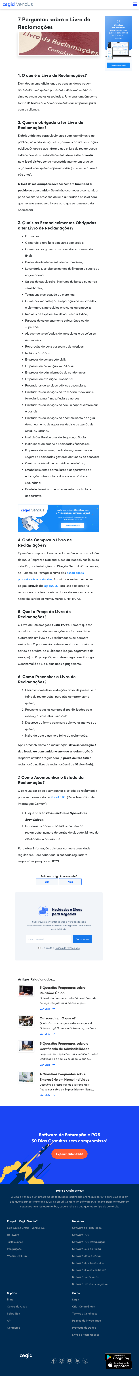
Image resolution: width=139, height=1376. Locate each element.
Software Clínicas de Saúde (89, 1269)
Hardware (13, 1234)
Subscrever (82, 939)
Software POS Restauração (89, 1241)
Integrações (14, 1248)
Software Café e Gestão (87, 1255)
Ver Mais (45, 1008)
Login (75, 1299)
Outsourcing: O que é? (58, 1018)
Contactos (13, 1327)
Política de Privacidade (67, 947)
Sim (47, 881)
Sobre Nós (13, 1313)
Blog (10, 1299)
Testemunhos (15, 1241)
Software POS (80, 1234)
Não (70, 881)
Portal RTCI (58, 797)
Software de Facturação (87, 1227)
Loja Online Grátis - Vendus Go (26, 1227)
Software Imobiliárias (85, 1276)
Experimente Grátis (69, 1154)
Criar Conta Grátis (83, 1306)
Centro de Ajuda (17, 1306)
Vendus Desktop (17, 1255)
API (9, 1320)
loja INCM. (50, 585)
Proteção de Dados (84, 1327)
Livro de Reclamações (85, 1334)
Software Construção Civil (88, 1262)
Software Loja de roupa (86, 1248)
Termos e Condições (84, 1313)
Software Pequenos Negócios (90, 1284)
